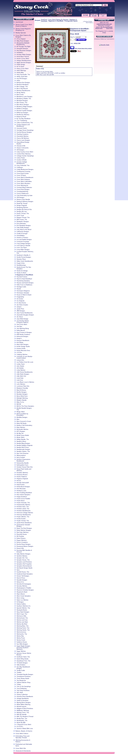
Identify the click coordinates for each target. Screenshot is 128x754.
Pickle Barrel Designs (23, 486)
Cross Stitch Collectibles (24, 181)
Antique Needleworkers (23, 60)
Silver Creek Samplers (23, 596)
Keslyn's (19, 338)
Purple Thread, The (22, 520)
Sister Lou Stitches (22, 600)
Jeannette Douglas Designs (25, 315)
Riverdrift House (21, 534)
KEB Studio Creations (23, 334)
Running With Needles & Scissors (24, 551)
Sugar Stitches (21, 651)
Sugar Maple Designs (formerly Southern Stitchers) (23, 647)
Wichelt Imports (21, 706)
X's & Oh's (19, 726)
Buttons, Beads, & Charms (24, 731)
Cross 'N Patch (21, 175)
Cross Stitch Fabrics (22, 733)
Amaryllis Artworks (22, 48)
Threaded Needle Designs (24, 674)
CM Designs (20, 150)
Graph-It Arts (20, 263)
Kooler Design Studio (23, 346)
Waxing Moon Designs (23, 702)
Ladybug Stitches (21, 354)
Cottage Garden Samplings (25, 156)
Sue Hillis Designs (22, 644)
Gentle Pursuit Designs (23, 257)
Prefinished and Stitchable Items (24, 745)
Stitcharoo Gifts (21, 616)
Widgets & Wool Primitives (24, 708)
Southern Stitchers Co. (23, 606)
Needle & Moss (21, 441)
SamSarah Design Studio (24, 568)
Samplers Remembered (24, 566)
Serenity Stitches (21, 586)
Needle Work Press (22, 447)
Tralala (18, 684)
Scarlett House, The (22, 572)
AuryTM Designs (21, 78)
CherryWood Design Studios (22, 143)
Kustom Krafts (20, 348)
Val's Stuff (19, 692)
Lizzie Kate (19, 378)
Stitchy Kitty (20, 636)
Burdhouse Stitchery (22, 114)
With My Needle (21, 714)
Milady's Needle (21, 400)
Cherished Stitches (22, 136)
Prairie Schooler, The (23, 502)
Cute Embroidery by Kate (24, 195)
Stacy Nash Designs (22, 612)
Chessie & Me (20, 146)
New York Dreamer (22, 453)
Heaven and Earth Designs (25, 283)
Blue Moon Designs (22, 104)
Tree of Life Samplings (23, 686)
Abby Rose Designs (22, 41)
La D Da (19, 352)
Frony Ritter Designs (23, 249)
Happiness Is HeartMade (24, 275)
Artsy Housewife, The (23, 74)
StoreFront (44, 19)
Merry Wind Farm (22, 396)
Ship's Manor (20, 594)
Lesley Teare (20, 364)
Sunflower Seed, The (23, 657)
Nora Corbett (20, 457)
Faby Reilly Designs (22, 227)
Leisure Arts (20, 360)
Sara (18, 570)
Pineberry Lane (21, 490)
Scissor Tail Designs (22, 576)
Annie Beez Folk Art (22, 56)
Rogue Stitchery (21, 540)
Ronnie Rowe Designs (23, 544)
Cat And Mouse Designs (24, 132)
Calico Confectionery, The (24, 122)
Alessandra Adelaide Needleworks (22, 43)
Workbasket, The (21, 720)
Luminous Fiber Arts (22, 386)
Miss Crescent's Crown (23, 421)
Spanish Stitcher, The (23, 608)
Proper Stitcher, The (22, 516)
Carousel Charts (21, 128)
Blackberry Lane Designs (24, 96)
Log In (98, 27)
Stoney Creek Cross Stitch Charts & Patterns (24, 25)
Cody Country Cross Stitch (24, 152)
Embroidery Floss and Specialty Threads (22, 736)
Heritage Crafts (21, 287)
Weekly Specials (21, 33)
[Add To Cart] (80, 41)
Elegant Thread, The (23, 217)
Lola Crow (19, 380)
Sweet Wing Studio (22, 659)
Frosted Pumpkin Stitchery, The (25, 252)
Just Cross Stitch (21, 324)
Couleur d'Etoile (21, 160)
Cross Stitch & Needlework (24, 177)
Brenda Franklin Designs (24, 110)
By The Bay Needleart (23, 118)
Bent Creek (20, 94)
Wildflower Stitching (22, 710)
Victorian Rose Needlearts (24, 696)
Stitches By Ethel (21, 624)
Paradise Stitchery (22, 472)
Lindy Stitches (20, 370)
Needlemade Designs (23, 449)
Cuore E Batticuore (22, 193)
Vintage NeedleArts (22, 698)
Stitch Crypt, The (21, 614)
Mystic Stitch (20, 437)
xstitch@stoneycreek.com (104, 24)
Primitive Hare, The (22, 506)
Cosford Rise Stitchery (23, 154)
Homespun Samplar (22, 293)
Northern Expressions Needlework (23, 460)
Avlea (18, 80)
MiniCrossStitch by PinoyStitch (22, 414)
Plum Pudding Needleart (24, 492)
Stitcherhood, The (22, 618)
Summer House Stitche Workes (23, 654)
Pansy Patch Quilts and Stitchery (23, 469)
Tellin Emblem (20, 665)
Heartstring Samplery (23, 281)
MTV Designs (20, 431)
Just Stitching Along (22, 328)
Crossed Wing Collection (24, 187)
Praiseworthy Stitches (23, 504)
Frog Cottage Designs (23, 243)
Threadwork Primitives (23, 676)
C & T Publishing (21, 120)
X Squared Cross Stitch (23, 724)
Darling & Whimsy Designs (24, 201)
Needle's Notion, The (23, 451)
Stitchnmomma (21, 632)
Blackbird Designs (22, 100)
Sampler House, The (23, 560)
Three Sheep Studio (22, 678)
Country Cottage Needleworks (21, 162)
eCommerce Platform (99, 39)
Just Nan (19, 326)
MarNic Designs (21, 392)
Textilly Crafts (20, 670)
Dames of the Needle (23, 199)
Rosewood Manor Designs (24, 546)
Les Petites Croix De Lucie (24, 362)
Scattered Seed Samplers (24, 574)
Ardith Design (20, 64)
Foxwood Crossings (22, 241)
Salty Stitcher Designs (23, 554)
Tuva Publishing (21, 688)
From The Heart (21, 247)
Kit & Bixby (19, 342)
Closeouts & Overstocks (23, 751)
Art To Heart (20, 66)
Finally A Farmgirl (21, 233)
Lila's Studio (20, 366)
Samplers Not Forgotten (24, 564)
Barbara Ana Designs (23, 82)
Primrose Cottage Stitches (24, 512)
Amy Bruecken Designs (23, 50)
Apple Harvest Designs (23, 62)
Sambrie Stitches (21, 556)
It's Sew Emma (21, 303)
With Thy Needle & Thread (24, 716)
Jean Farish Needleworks (24, 313)
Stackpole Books (21, 610)
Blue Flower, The (21, 102)
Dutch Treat (20, 215)
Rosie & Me (20, 548)
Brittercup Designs (22, 112)
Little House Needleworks (24, 372)
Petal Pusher (20, 484)
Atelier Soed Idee (21, 76)
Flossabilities (20, 235)
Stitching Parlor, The (22, 628)
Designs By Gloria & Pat (24, 209)
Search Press (20, 578)
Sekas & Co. (20, 582)
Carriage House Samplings (25, 130)
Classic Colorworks (22, 148)
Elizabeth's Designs (22, 221)
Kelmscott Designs (22, 336)
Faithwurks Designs (22, 231)
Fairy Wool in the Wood (23, 229)
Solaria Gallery (21, 604)
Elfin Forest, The (21, 219)
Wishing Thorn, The (22, 712)
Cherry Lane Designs (23, 140)
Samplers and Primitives (24, 562)
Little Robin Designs (22, 374)
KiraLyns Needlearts (22, 340)
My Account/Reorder (106, 27)
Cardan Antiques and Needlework (23, 125)
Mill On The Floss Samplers (25, 406)
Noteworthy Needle (22, 463)
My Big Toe (20, 433)
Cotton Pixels (20, 158)
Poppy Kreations (21, 496)
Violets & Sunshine (22, 700)
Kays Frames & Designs (24, 332)
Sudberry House (21, 642)
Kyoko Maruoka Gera (23, 350)
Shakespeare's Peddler (23, 588)
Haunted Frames (21, 277)
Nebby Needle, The (22, 439)
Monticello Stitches (22, 429)
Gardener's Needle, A (23, 255)
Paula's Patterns (21, 476)
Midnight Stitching (22, 398)
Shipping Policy (99, 28)
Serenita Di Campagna (23, 584)
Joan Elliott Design (22, 319)
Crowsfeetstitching (22, 191)
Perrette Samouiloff (22, 482)
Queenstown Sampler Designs (23, 525)
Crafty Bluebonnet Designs (24, 169)
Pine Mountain (21, 488)
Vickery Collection (22, 694)
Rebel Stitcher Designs (23, 530)
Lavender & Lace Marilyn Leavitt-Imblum (24, 357)
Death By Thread (21, 203)
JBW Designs (20, 311)
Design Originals (21, 205)
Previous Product (88, 21)
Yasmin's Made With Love (24, 728)
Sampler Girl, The (22, 558)
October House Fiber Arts (24, 467)
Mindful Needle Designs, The (24, 408)
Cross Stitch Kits (21, 748)
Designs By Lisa (21, 211)
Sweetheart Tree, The (23, 661)
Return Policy (109, 28)
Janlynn (18, 307)
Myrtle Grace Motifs (22, 435)
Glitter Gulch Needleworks (24, 261)
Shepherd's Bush (21, 592)
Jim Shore (19, 317)
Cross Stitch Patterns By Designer (23, 36)
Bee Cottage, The (22, 86)
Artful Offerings (21, 70)
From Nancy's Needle (23, 245)
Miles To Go (20, 402)
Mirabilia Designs (21, 417)
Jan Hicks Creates (22, 305)
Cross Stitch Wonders (23, 183)
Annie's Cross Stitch (22, 58)
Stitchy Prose (20, 638)
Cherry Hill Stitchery (22, 138)
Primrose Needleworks (23, 514)
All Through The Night (23, 46)
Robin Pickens (21, 538)
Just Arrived (19, 22)
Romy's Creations (22, 542)
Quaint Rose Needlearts (24, 522)
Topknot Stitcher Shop (23, 682)
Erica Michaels (21, 223)
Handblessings (21, 265)
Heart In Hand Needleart (24, 279)
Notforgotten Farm (22, 465)
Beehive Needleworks (23, 90)
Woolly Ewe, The (21, 718)
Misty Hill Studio (21, 423)
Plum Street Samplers (23, 494)
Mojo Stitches (20, 427)
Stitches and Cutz (22, 620)
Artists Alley (20, 72)
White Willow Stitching (23, 704)
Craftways (19, 167)
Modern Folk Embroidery (24, 425)
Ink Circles (19, 299)
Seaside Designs (21, 580)
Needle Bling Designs (23, 443)
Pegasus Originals (22, 478)
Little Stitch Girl (21, 376)
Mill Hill (18, 404)
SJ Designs (20, 602)
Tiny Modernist (21, 680)
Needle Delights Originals (24, 445)
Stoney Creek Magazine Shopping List (23, 29)
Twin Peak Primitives (23, 690)
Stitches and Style (22, 622)
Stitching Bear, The (22, 626)
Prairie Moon (20, 500)
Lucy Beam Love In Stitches (25, 382)
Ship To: (72, 37)
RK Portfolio (20, 536)
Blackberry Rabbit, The (23, 98)
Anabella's (19, 52)
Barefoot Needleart (22, 84)
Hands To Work (21, 273)
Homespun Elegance (23, 291)
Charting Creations (22, 134)
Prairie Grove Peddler (23, 498)
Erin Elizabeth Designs (23, 225)
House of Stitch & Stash (23, 295)
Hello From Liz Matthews (24, 285)
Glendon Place (21, 259)
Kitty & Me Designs (22, 344)
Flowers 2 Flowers (22, 237)
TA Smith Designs (22, 663)
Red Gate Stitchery (22, 532)
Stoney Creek (20, 640)
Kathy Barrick (20, 330)
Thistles (18, 672)
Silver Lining (20, 598)
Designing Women (22, 207)
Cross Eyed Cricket (22, 173)
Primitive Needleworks (23, 510)
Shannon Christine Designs (25, 590)
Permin (18, 480)
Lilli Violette (20, 368)
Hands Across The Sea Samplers (23, 268)
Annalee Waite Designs (23, 54)
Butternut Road (21, 116)
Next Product (89, 22)
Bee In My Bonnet (22, 88)
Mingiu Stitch (20, 411)
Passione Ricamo (22, 474)
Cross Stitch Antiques (23, 179)
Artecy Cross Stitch (22, 68)
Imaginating (20, 297)
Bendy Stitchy (20, 92)
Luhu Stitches (20, 384)
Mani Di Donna (21, 390)
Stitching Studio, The (23, 630)
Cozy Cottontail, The (22, 165)
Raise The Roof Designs (24, 528)
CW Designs (20, 197)
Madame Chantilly (22, 388)
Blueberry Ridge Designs (24, 106)
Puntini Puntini (21, 518)
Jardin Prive (20, 309)
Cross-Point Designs (22, 189)
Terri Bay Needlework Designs (23, 667)
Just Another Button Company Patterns (22, 321)
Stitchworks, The (21, 634)
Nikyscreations (21, 455)
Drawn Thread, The (22, 213)
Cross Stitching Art (22, 185)
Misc (17, 419)
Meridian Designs (22, 394)
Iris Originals (20, 301)
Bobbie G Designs (22, 108)
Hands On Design (22, 271)
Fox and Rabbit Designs (24, 239)
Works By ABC (21, 722)
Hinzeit (18, 289)
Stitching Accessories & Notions (23, 740)
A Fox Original (20, 39)
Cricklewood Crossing (23, 171)
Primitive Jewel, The (22, 508)
